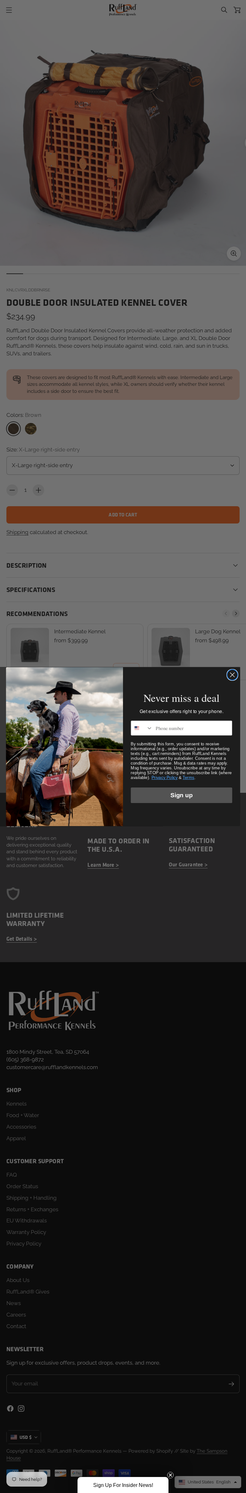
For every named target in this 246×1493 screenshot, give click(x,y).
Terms (188, 777)
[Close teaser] (170, 1475)
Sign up (181, 795)
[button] (123, 1485)
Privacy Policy (164, 777)
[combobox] (141, 728)
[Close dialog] (232, 674)
